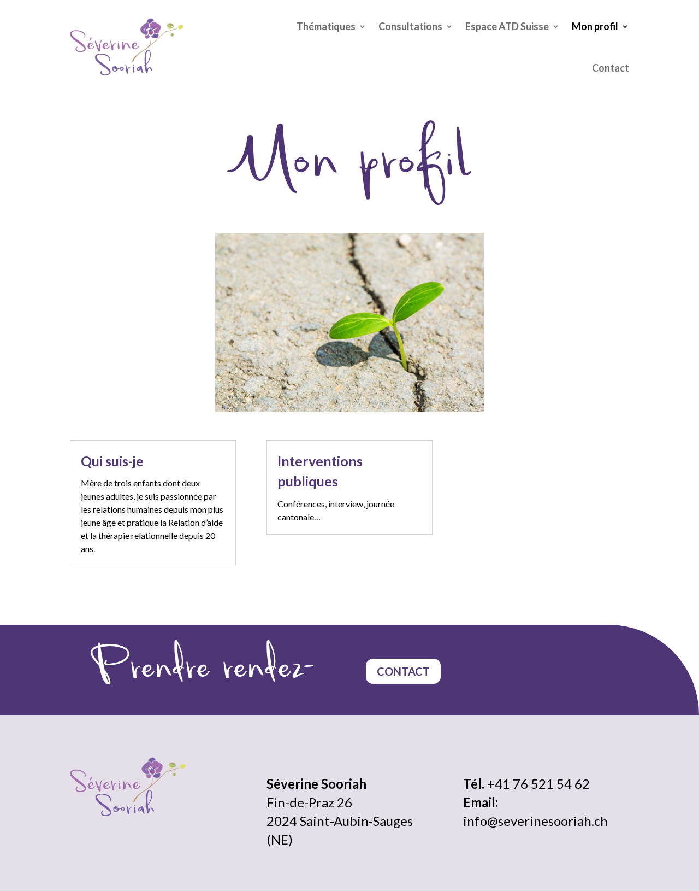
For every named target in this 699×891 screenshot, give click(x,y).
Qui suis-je (112, 461)
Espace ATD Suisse (507, 26)
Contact (610, 68)
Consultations (410, 26)
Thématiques (326, 26)
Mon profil (595, 26)
